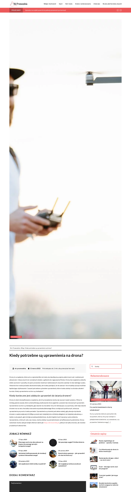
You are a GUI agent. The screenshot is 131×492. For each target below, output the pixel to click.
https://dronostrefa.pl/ (51, 423)
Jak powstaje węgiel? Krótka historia (71, 442)
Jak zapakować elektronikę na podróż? (32, 464)
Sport (61, 4)
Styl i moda (68, 4)
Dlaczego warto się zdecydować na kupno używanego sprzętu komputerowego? (31, 444)
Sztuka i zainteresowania (83, 4)
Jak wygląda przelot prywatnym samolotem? (69, 465)
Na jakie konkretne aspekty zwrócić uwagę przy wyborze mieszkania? (108, 485)
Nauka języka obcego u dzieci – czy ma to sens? (109, 459)
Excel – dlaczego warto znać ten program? (108, 467)
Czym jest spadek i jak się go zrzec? (108, 476)
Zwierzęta (97, 4)
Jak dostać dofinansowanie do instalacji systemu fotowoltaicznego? (32, 454)
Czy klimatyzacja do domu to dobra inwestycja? (108, 450)
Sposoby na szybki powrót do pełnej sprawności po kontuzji (45, 10)
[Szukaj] (92, 366)
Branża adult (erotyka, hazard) (112, 4)
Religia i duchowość (50, 4)
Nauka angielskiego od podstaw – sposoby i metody (108, 442)
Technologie (16, 337)
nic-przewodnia (20, 368)
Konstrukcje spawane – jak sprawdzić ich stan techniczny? (71, 454)
